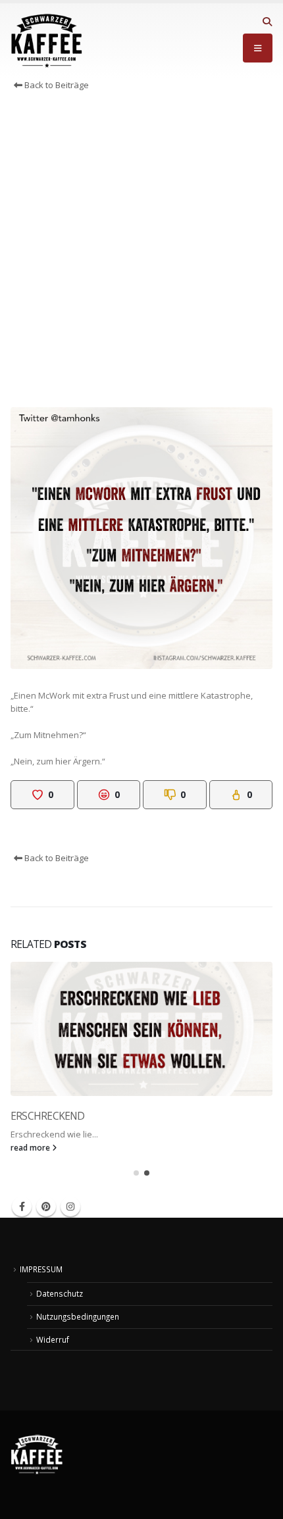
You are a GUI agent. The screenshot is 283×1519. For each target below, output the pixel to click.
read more (31, 1147)
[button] (266, 21)
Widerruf (52, 1339)
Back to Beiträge (55, 85)
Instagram (70, 1206)
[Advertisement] (141, 252)
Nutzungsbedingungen (77, 1316)
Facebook (22, 1206)
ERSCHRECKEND (48, 1115)
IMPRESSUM (41, 1269)
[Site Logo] (47, 40)
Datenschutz (59, 1293)
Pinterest (46, 1206)
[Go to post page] (141, 1029)
